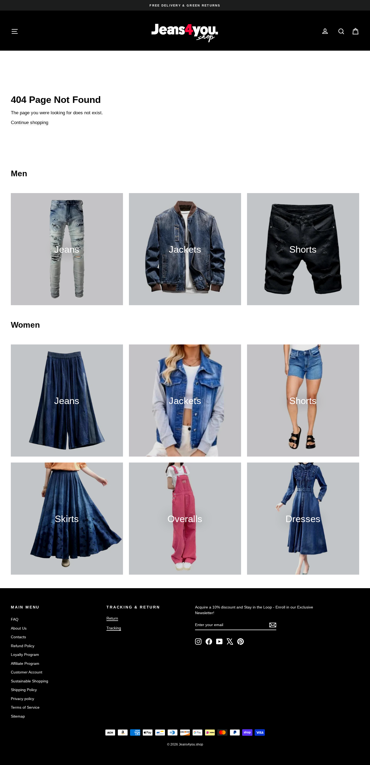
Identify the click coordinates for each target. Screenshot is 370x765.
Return (112, 618)
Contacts (18, 637)
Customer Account (26, 672)
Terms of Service (25, 707)
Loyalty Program (25, 654)
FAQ (14, 619)
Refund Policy (22, 646)
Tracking (113, 628)
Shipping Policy (24, 690)
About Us (19, 628)
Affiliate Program (25, 663)
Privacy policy (22, 698)
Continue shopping (29, 122)
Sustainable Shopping (29, 681)
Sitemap (18, 716)
